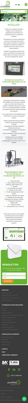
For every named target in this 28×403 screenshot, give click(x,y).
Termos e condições (6, 397)
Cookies (3, 394)
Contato (5, 349)
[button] (26, 4)
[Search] (25, 11)
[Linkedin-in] (14, 369)
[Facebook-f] (9, 369)
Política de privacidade (7, 390)
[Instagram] (19, 369)
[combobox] (12, 11)
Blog (3, 352)
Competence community (10, 355)
